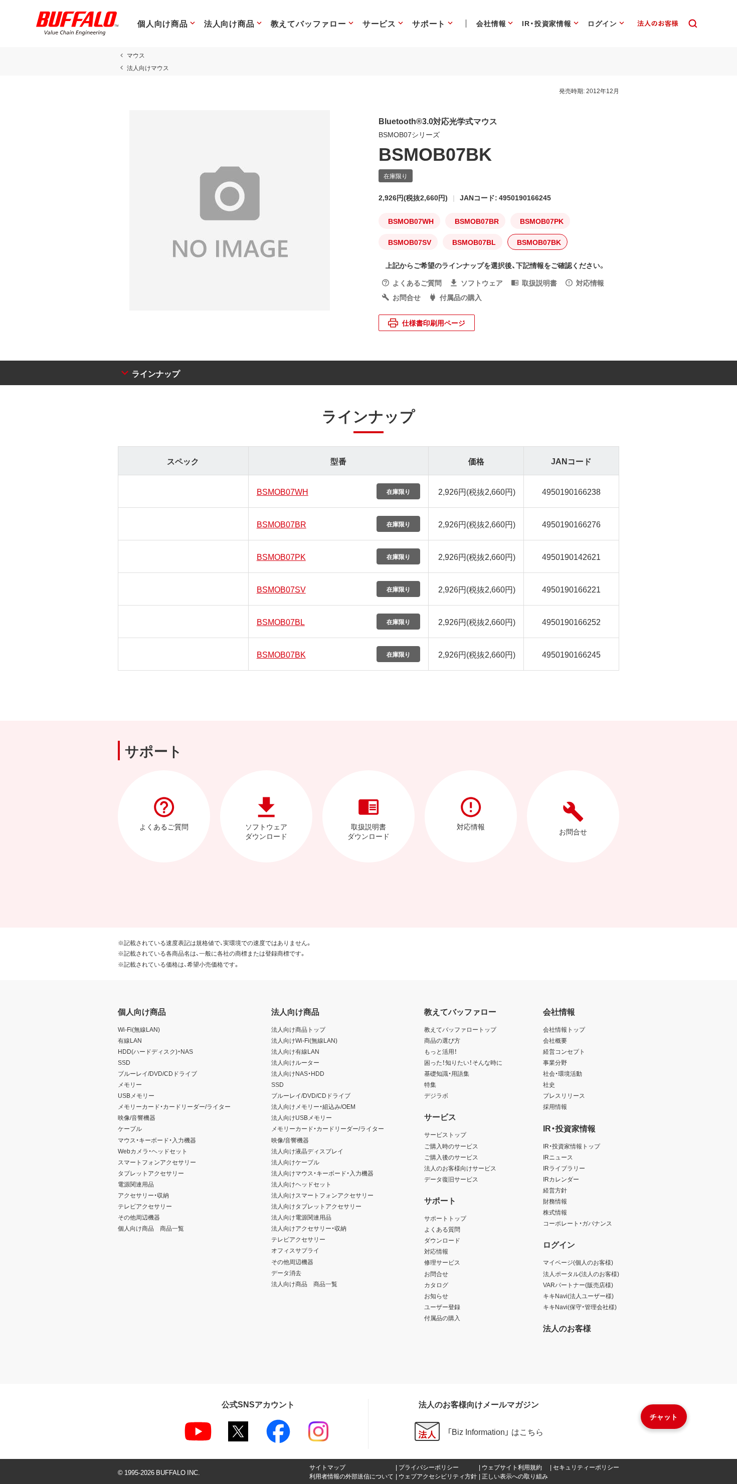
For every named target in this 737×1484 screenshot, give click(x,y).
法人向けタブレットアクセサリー (316, 1206)
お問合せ (436, 1273)
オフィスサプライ (295, 1250)
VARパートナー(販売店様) (578, 1284)
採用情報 (555, 1106)
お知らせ (436, 1295)
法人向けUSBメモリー (301, 1117)
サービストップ (445, 1134)
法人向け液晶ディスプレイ (307, 1150)
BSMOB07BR (281, 524)
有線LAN (130, 1040)
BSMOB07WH (282, 491)
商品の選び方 (442, 1040)
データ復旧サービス (451, 1178)
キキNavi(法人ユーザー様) (578, 1295)
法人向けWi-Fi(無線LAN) (304, 1040)
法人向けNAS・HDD (297, 1073)
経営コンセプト (564, 1051)
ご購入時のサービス (451, 1145)
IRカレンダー (561, 1178)
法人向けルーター (295, 1062)
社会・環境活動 (562, 1073)
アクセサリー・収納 (143, 1195)
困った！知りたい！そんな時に (463, 1062)
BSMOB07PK (281, 556)
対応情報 (436, 1251)
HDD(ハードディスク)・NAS (155, 1051)
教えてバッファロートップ (460, 1029)
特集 (430, 1084)
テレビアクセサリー (145, 1206)
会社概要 (555, 1040)
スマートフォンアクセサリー (157, 1161)
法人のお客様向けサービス (460, 1167)
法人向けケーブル (295, 1161)
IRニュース (558, 1156)
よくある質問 (442, 1229)
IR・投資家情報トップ (571, 1145)
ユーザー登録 (442, 1306)
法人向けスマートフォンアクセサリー (322, 1195)
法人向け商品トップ (298, 1029)
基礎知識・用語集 (446, 1073)
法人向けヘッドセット (301, 1184)
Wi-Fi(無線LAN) (139, 1029)
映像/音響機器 (136, 1117)
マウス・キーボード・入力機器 (157, 1139)
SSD (124, 1062)
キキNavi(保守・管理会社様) (580, 1306)
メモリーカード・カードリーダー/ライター (174, 1106)
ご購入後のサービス (451, 1156)
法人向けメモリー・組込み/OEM (313, 1106)
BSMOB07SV (281, 589)
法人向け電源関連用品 (301, 1217)
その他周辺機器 (139, 1217)
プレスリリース (564, 1095)
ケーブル (130, 1128)
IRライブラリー (564, 1167)
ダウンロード (442, 1240)
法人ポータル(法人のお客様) (581, 1273)
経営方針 (555, 1190)
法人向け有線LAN (295, 1051)
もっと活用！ (440, 1051)
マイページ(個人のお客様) (578, 1262)
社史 (549, 1084)
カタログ (436, 1284)
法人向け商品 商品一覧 (304, 1283)
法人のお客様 (567, 1328)
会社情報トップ (564, 1029)
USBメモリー (136, 1095)
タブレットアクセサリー (151, 1172)
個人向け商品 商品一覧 (151, 1228)
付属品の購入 (442, 1317)
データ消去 (286, 1272)
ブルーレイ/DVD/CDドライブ (157, 1073)
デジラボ (436, 1095)
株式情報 (555, 1212)
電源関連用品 (136, 1184)
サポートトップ (445, 1218)
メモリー (130, 1084)
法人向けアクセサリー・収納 (308, 1228)
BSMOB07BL (281, 622)
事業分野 (555, 1062)
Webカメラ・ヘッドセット (153, 1150)
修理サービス (442, 1262)
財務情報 (555, 1201)
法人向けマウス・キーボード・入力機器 (322, 1172)
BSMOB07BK (281, 654)
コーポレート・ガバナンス (577, 1223)
